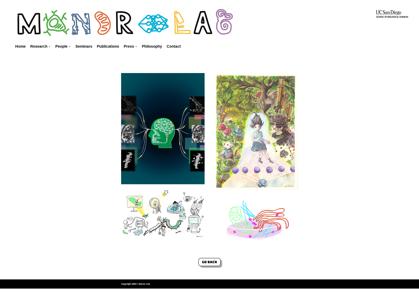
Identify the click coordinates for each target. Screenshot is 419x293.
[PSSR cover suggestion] (163, 183)
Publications (108, 46)
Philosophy (152, 46)
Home (20, 46)
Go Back (209, 262)
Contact (174, 46)
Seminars (83, 46)
